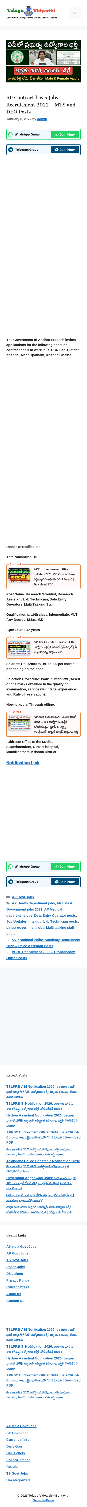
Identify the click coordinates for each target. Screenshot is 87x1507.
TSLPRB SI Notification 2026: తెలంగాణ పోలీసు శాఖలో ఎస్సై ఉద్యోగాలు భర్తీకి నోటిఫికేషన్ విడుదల (39, 1106)
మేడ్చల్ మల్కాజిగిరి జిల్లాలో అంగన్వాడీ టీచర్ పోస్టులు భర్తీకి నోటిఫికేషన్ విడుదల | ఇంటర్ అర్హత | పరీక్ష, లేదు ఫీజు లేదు (39, 1209)
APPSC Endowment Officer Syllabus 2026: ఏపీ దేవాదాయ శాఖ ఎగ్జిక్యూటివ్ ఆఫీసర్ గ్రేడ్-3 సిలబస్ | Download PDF (43, 1137)
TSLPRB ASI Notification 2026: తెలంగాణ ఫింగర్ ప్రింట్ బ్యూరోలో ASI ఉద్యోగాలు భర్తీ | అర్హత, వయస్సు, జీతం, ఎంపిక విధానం (41, 1091)
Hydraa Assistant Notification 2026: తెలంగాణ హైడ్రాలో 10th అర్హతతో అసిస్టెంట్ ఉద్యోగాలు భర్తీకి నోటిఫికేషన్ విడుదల (41, 1120)
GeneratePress (43, 1500)
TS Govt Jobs (17, 1260)
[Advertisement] (43, 203)
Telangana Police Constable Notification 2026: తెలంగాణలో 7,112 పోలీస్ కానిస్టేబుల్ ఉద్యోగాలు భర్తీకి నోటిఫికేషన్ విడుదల (43, 1166)
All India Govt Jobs (21, 1246)
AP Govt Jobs (23, 897)
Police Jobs (15, 1267)
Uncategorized (18, 1480)
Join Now (67, 134)
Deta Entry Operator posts (55, 915)
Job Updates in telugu (24, 921)
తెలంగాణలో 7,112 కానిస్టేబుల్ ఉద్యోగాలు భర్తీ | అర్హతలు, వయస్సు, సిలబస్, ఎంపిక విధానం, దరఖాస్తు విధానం (39, 1151)
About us (13, 1294)
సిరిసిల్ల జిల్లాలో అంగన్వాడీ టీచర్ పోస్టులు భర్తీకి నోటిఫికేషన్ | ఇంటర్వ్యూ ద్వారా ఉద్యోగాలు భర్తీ (40, 1197)
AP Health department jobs (33, 903)
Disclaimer (14, 1273)
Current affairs (17, 1287)
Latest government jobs (25, 927)
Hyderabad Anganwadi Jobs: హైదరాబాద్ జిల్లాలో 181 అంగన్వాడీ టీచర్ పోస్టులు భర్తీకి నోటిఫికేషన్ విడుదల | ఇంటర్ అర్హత (41, 1183)
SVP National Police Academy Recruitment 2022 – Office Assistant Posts (43, 943)
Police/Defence (18, 1460)
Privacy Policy (17, 1280)
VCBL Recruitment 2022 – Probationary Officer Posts (40, 955)
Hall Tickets (15, 1453)
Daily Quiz (14, 1446)
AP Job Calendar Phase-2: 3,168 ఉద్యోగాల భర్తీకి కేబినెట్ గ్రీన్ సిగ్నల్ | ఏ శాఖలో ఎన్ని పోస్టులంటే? (55, 647)
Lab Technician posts (60, 921)
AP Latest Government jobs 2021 (39, 906)
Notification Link (22, 763)
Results (12, 1466)
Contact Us (15, 1300)
